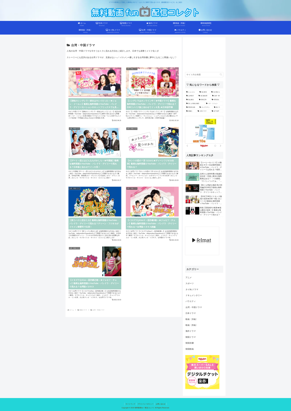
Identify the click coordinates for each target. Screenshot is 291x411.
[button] (221, 74)
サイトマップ (130, 404)
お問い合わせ (160, 404)
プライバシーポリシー (145, 404)
